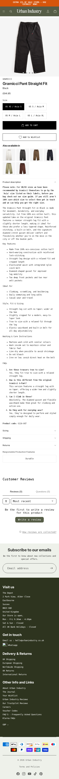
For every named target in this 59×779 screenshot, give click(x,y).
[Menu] (4, 11)
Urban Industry (34, 760)
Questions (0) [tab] (43, 491)
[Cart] (55, 11)
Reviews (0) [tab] (16, 491)
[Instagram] (24, 774)
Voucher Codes (10, 711)
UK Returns (8, 671)
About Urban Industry (14, 688)
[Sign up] (51, 568)
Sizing (5, 430)
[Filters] (6, 501)
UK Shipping (9, 659)
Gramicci (7, 79)
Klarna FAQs (9, 718)
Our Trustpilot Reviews (15, 703)
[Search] (10, 11)
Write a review (29, 519)
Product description (12, 182)
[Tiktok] (35, 774)
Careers (7, 707)
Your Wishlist (10, 696)
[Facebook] (18, 774)
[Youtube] (29, 774)
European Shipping (12, 663)
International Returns (15, 674)
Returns (6, 445)
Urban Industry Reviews (15, 699)
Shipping (7, 438)
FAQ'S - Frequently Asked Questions (22, 714)
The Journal (9, 692)
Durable (30, 459)
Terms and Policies (29, 767)
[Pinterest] (41, 774)
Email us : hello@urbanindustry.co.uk (23, 640)
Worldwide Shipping (13, 667)
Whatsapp (12, 645)
